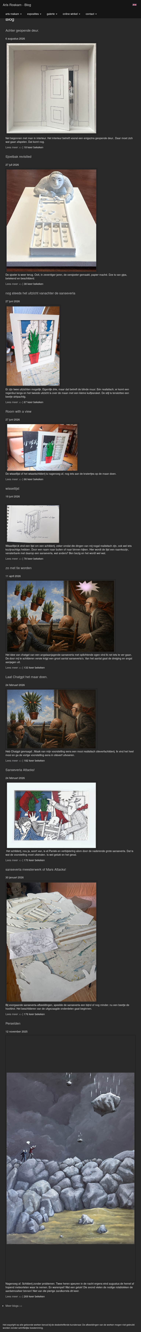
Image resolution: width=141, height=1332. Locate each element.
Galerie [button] (51, 14)
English (134, 5)
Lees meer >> (14, 147)
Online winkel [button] (70, 14)
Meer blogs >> (14, 1305)
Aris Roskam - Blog (17, 4)
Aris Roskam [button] (13, 14)
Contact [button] (90, 14)
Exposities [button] (33, 14)
